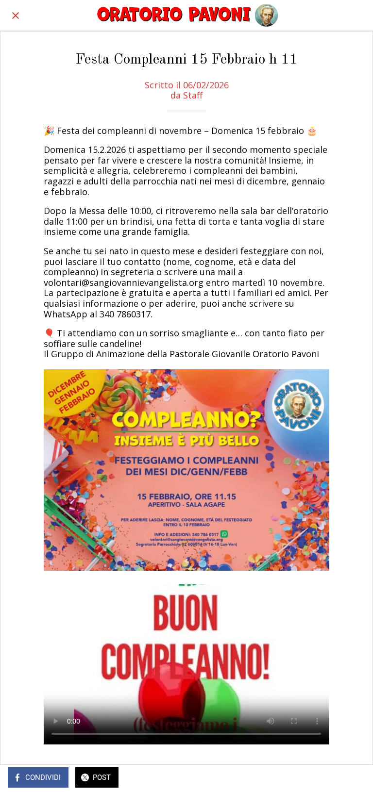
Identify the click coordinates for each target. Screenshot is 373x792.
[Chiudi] (15, 15)
